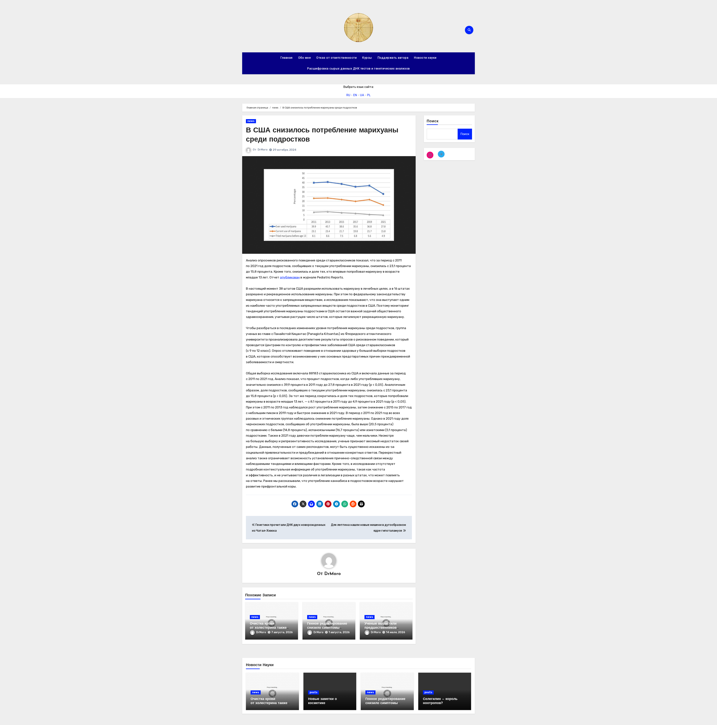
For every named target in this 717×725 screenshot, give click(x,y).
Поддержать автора (393, 57)
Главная (286, 57)
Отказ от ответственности (336, 57)
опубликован (290, 277)
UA (362, 95)
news (250, 121)
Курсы (367, 57)
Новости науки (425, 57)
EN (355, 95)
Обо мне (304, 57)
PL (369, 95)
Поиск (433, 121)
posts (313, 692)
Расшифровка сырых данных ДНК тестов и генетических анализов (358, 68)
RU (348, 95)
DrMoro (263, 149)
